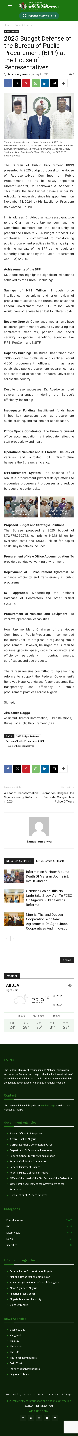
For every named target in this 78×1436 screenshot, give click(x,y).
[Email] (54, 83)
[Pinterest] (26, 83)
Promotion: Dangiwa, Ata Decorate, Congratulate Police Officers (58, 797)
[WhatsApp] (36, 83)
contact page (48, 1105)
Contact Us (52, 1394)
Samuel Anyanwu (18, 74)
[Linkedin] (45, 83)
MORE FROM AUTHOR (50, 861)
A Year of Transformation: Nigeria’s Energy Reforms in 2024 (21, 797)
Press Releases (23, 25)
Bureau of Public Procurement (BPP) (25, 741)
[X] (17, 83)
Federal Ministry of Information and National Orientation (39, 1401)
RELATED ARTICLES (18, 861)
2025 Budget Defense (27, 736)
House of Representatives (20, 745)
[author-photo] (39, 836)
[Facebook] (8, 83)
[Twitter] (31, 1418)
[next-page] (12, 938)
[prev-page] (6, 938)
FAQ (40, 1394)
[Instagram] (39, 1418)
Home (7, 25)
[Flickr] (55, 1418)
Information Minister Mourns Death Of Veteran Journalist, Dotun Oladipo (47, 876)
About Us (29, 1394)
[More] (63, 83)
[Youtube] (47, 1418)
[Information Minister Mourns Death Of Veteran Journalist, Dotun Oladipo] (14, 876)
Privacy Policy (13, 1394)
